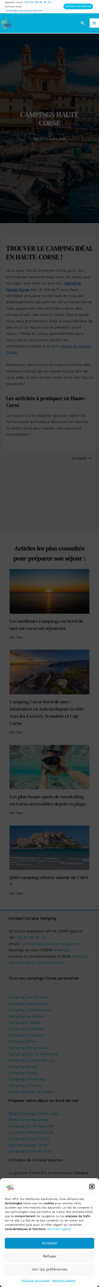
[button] (91, 1186)
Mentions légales (63, 1280)
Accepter (49, 1243)
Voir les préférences (49, 1269)
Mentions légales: (59, 1229)
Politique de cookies (35, 1280)
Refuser (49, 1256)
